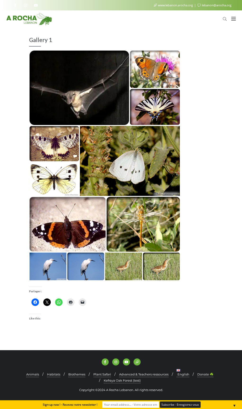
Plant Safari (102, 374)
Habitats (53, 374)
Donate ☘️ (205, 374)
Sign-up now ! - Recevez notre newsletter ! (70, 405)
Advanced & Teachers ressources (144, 374)
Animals (32, 374)
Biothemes (76, 374)
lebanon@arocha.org (216, 5)
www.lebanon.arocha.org (175, 5)
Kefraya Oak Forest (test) (122, 380)
